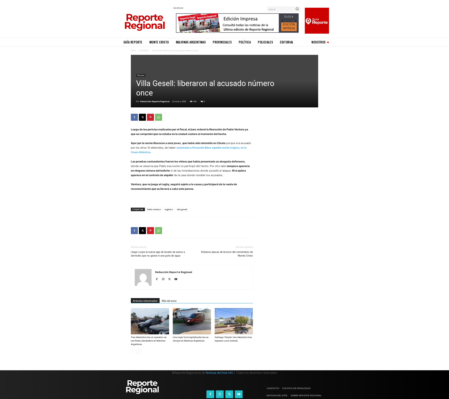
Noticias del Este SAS (219, 373)
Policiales (144, 50)
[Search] (297, 9)
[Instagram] (164, 279)
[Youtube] (177, 279)
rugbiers (169, 209)
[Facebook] (134, 117)
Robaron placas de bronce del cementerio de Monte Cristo (227, 253)
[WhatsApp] (158, 117)
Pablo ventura (154, 209)
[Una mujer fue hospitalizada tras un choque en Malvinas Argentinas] (192, 321)
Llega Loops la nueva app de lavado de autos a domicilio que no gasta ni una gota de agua (158, 253)
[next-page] (138, 351)
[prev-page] (133, 351)
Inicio (133, 50)
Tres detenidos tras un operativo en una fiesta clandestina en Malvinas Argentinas (149, 341)
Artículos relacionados (145, 300)
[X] (142, 117)
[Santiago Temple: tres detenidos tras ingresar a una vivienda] (234, 321)
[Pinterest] (150, 117)
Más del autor (169, 300)
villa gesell (182, 209)
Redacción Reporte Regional (155, 101)
